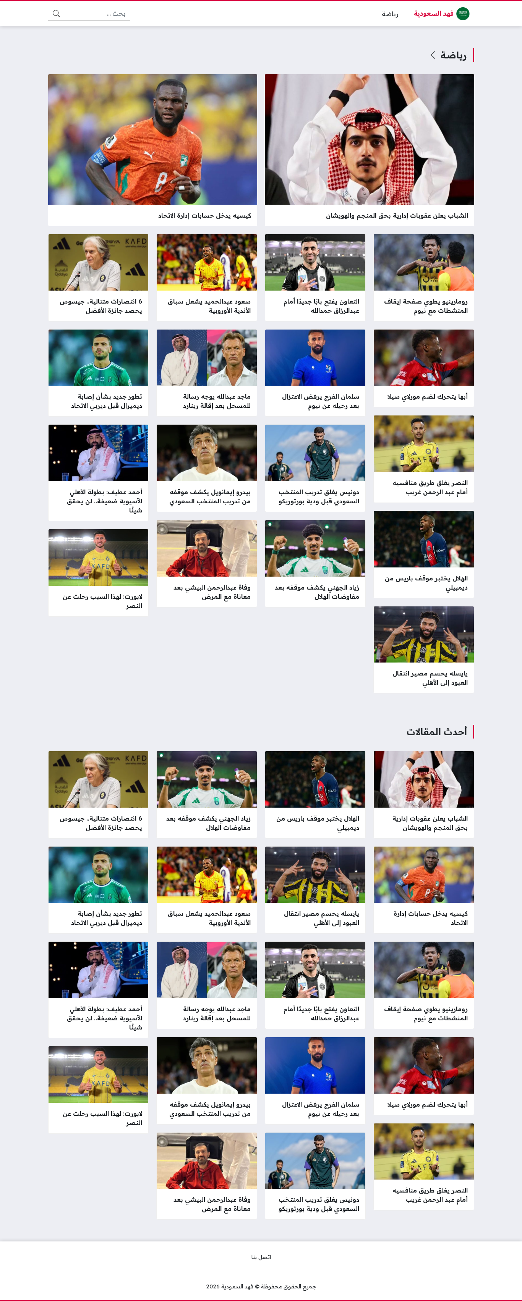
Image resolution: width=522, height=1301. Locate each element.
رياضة (454, 55)
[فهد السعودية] (442, 13)
